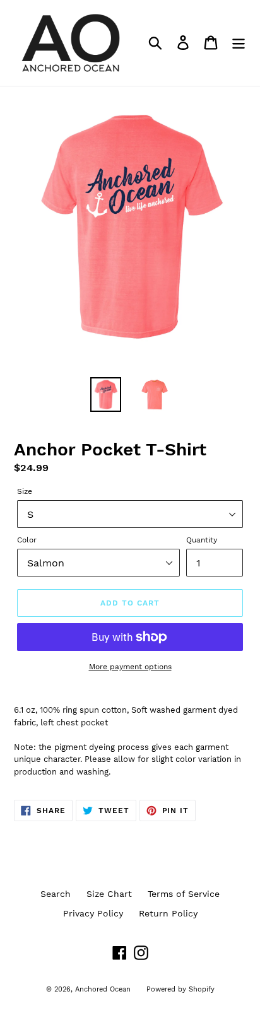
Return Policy (168, 913)
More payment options (130, 666)
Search (55, 894)
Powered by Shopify (180, 989)
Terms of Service (184, 894)
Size (24, 491)
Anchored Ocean (103, 989)
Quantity (201, 539)
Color (27, 539)
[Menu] (238, 42)
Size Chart (109, 894)
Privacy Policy (93, 913)
